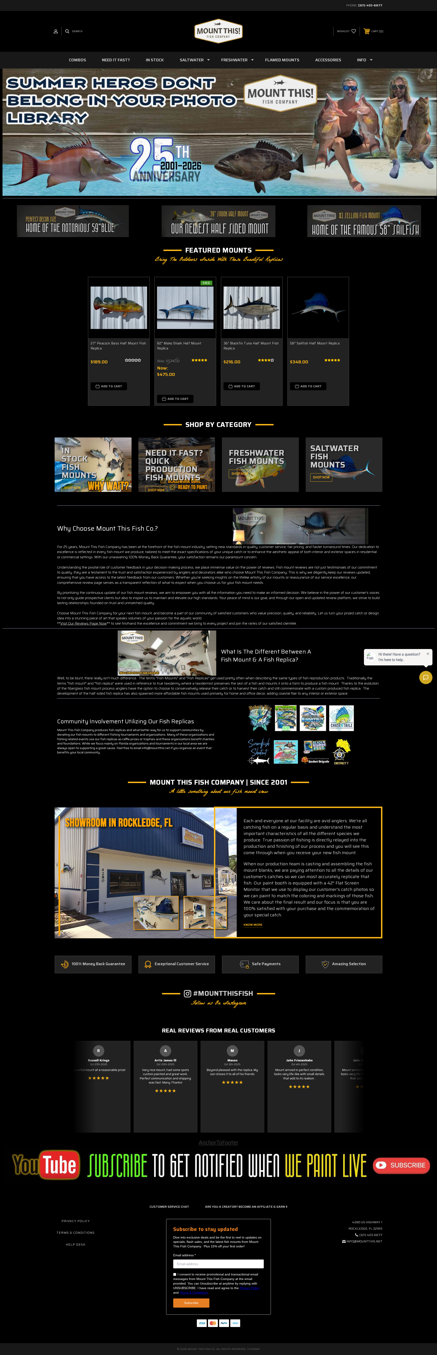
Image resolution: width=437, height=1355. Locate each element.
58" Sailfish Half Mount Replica (315, 343)
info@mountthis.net (364, 1241)
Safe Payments (266, 964)
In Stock (155, 60)
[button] (73, 221)
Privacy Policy (75, 1220)
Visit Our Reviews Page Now (83, 623)
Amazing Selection (349, 964)
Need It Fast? (116, 60)
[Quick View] (140, 286)
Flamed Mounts (282, 60)
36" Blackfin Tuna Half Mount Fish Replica (251, 346)
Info (361, 60)
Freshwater (234, 60)
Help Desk (76, 1244)
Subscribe (191, 1303)
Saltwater (191, 60)
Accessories (328, 60)
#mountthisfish (223, 993)
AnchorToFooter (218, 1142)
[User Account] (55, 31)
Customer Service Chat (169, 1206)
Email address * (184, 1255)
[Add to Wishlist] (140, 298)
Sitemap (254, 1349)
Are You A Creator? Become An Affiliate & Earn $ (246, 1206)
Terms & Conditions (75, 1232)
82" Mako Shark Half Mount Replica (179, 346)
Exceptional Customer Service (182, 964)
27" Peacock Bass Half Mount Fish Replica (118, 346)
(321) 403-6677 (370, 5)
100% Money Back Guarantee (98, 964)
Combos (77, 60)
